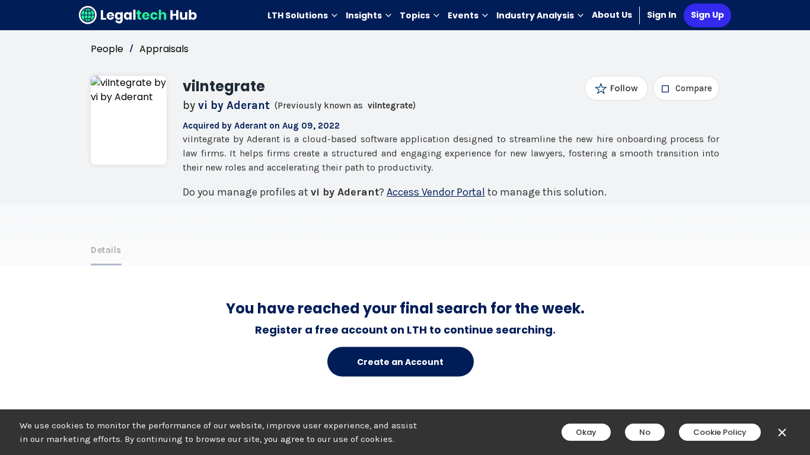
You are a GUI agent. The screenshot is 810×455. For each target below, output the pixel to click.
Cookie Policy (720, 432)
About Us (612, 15)
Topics (415, 15)
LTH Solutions (297, 15)
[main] (405, 227)
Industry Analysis (535, 15)
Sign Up (707, 15)
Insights (364, 15)
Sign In (662, 15)
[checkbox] (686, 88)
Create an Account (400, 361)
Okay (586, 432)
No (644, 432)
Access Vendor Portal (436, 191)
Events (463, 15)
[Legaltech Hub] (138, 15)
